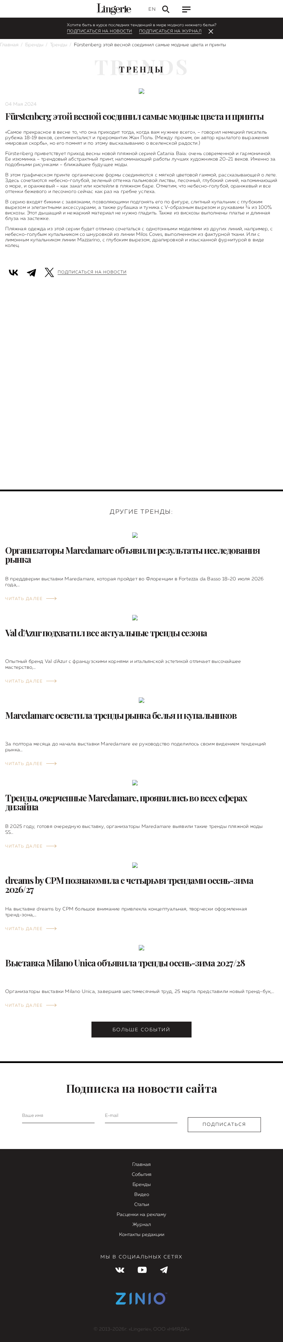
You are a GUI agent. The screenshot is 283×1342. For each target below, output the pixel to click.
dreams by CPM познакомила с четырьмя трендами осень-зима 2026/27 (129, 884)
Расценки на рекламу (141, 1214)
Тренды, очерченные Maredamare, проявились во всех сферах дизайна (126, 802)
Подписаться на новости (99, 31)
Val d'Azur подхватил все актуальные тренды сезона (106, 633)
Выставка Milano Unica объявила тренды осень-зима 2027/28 (125, 963)
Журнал (142, 1224)
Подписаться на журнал (170, 31)
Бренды (34, 44)
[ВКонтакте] (13, 271)
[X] (49, 271)
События (142, 1174)
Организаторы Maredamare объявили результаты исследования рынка (132, 554)
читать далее (23, 599)
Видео (141, 1194)
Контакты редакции (141, 1234)
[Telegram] (31, 271)
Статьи (141, 1204)
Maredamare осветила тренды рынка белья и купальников (120, 715)
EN (151, 9)
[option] (141, 301)
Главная (9, 44)
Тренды (58, 44)
